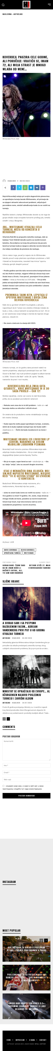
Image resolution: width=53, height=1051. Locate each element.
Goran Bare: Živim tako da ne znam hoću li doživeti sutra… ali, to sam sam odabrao (14, 569)
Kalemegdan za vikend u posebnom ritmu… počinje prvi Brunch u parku (26, 949)
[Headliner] (26, 4)
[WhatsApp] (25, 187)
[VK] (36, 187)
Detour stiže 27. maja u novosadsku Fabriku (39, 566)
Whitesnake (29, 553)
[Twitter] (19, 187)
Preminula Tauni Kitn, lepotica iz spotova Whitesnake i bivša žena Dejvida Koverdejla (26, 297)
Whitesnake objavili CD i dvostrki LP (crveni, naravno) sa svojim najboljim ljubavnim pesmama (26, 441)
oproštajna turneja (12, 553)
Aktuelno (18, 14)
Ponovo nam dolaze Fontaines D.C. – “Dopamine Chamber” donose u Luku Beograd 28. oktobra (26, 1006)
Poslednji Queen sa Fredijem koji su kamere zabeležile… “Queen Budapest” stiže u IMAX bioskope (26, 977)
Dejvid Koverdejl (28, 550)
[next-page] (8, 719)
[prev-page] (4, 719)
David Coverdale (10, 550)
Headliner (12, 181)
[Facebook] (13, 187)
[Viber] (42, 187)
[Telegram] (31, 187)
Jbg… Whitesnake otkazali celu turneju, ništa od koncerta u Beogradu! (22, 229)
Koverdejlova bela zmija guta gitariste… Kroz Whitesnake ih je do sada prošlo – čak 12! (26, 388)
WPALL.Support (40, 1044)
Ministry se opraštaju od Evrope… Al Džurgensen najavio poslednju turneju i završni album (26, 694)
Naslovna (7, 14)
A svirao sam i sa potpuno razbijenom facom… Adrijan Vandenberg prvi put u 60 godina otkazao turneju (24, 628)
